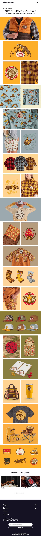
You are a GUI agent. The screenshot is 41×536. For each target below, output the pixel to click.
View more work (19, 493)
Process (6, 508)
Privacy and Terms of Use (24, 534)
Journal (6, 514)
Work (5, 505)
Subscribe (20, 527)
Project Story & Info (8, 8)
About (5, 511)
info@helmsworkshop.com (8, 518)
